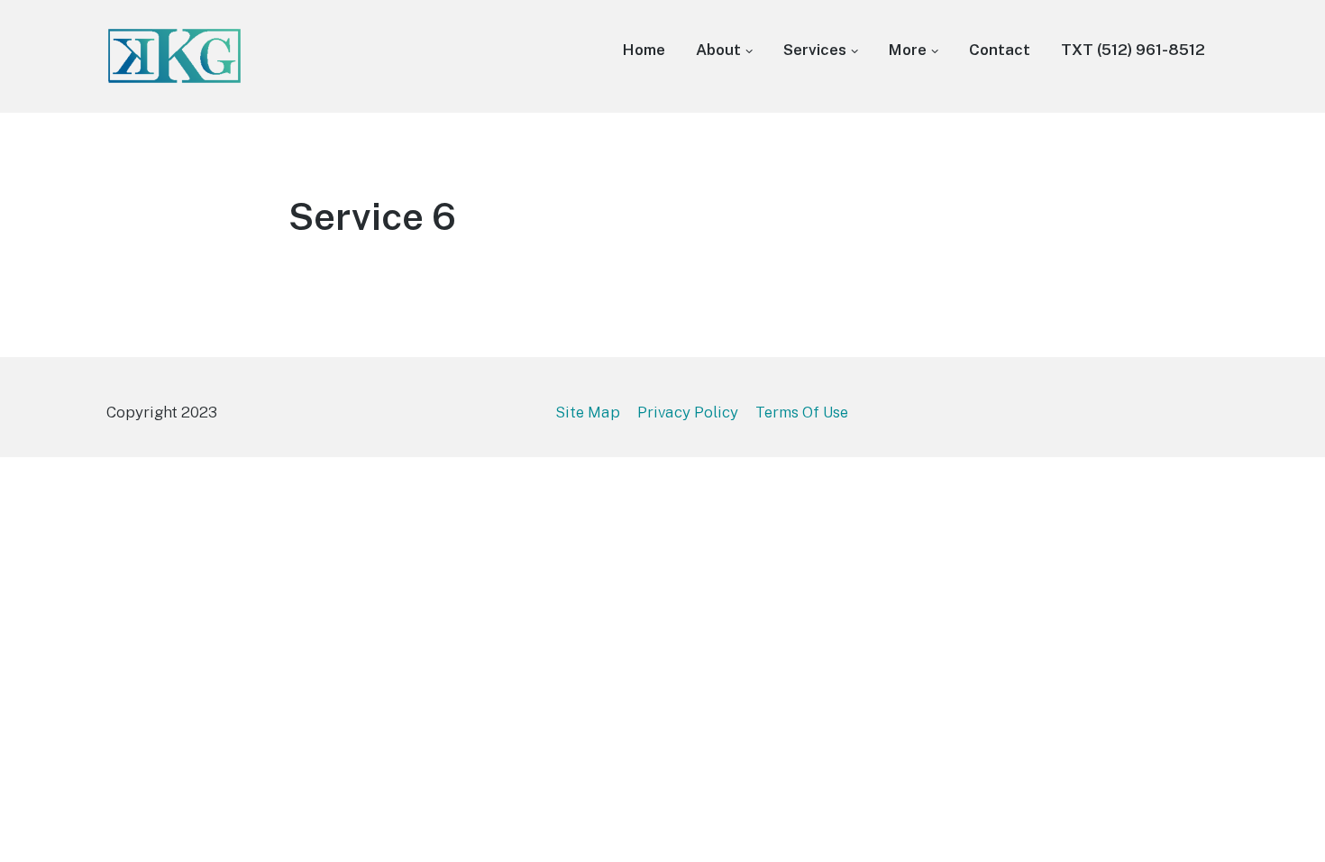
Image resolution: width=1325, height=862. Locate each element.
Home (644, 50)
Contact (999, 50)
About (718, 50)
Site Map (587, 412)
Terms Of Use (801, 412)
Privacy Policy (687, 412)
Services (814, 50)
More (908, 50)
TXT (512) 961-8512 (1133, 50)
